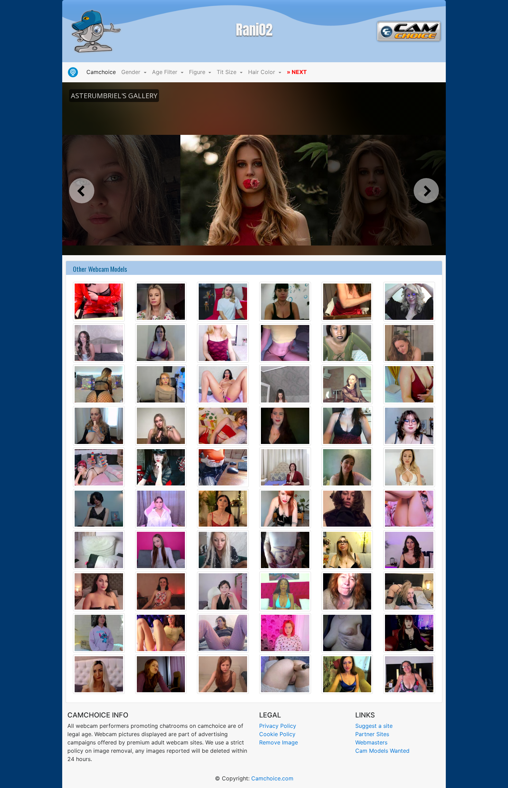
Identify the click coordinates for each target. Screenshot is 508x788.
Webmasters (371, 742)
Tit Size (227, 71)
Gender (131, 71)
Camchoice (102, 71)
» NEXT (297, 71)
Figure (198, 71)
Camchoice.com (272, 778)
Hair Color (262, 71)
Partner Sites (372, 734)
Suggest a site (374, 725)
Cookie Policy (277, 734)
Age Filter (165, 71)
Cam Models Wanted (382, 750)
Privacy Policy (277, 725)
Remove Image (278, 742)
